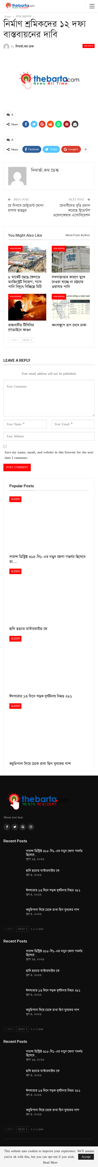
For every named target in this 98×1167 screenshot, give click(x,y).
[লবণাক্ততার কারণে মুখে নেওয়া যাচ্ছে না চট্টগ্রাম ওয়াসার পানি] (71, 259)
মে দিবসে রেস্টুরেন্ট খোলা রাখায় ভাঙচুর (26, 208)
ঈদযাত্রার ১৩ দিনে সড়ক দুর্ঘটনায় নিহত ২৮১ (53, 890)
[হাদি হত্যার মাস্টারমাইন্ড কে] (49, 596)
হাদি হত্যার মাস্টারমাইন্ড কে (42, 870)
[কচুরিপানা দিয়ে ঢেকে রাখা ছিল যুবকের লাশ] (49, 731)
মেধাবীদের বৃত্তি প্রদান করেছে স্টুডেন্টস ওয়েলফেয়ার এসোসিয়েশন (71, 210)
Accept (86, 1156)
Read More (50, 1162)
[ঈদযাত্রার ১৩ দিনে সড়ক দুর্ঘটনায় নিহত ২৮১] (49, 664)
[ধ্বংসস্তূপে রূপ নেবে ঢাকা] (71, 307)
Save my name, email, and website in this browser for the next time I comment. (49, 455)
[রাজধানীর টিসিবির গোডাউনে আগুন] (27, 307)
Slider (15, 499)
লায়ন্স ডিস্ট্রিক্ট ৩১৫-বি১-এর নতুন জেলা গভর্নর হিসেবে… (54, 853)
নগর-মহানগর (88, 46)
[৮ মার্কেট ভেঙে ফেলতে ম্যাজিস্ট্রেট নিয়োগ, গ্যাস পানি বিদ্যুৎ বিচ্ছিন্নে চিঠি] (27, 259)
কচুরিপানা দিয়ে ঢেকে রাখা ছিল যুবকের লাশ (52, 909)
